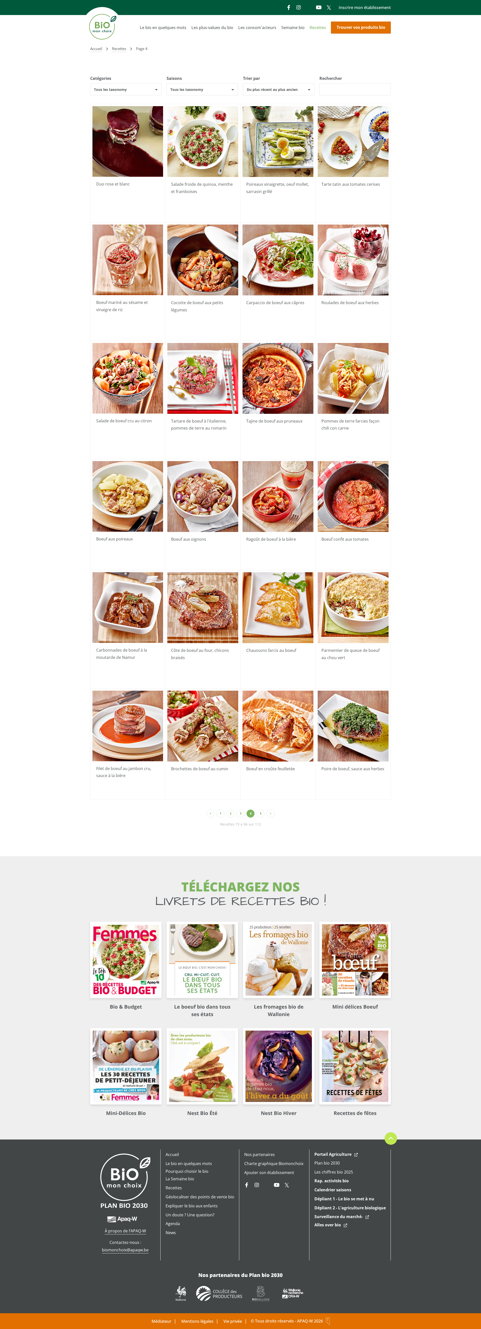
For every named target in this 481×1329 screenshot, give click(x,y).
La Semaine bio (180, 1179)
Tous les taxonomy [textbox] (110, 89)
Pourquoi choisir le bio (187, 1171)
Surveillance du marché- (338, 1216)
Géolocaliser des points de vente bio (200, 1197)
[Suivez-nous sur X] (329, 8)
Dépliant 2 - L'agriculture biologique (350, 1208)
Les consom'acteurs (257, 27)
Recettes (318, 27)
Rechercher (330, 78)
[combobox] (126, 89)
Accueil (172, 1154)
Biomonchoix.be (102, 27)
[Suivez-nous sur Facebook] (289, 8)
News (171, 1232)
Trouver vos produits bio (361, 27)
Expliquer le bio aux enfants (192, 1206)
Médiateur (161, 1321)
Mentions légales (197, 1321)
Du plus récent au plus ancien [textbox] (272, 89)
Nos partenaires (259, 1154)
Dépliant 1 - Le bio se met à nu (344, 1199)
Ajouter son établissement (269, 1172)
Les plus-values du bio (212, 27)
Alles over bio (327, 1225)
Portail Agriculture (332, 1154)
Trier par (251, 78)
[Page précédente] (210, 814)
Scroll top (391, 1138)
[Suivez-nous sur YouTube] (319, 8)
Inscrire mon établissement (365, 7)
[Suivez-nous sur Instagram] (299, 8)
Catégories (100, 78)
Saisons (174, 78)
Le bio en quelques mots (163, 27)
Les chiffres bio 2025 (333, 1172)
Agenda (173, 1223)
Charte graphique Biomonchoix (273, 1163)
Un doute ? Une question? (190, 1215)
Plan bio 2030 (327, 1163)
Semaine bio (293, 27)
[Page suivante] (271, 814)
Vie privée (232, 1321)
